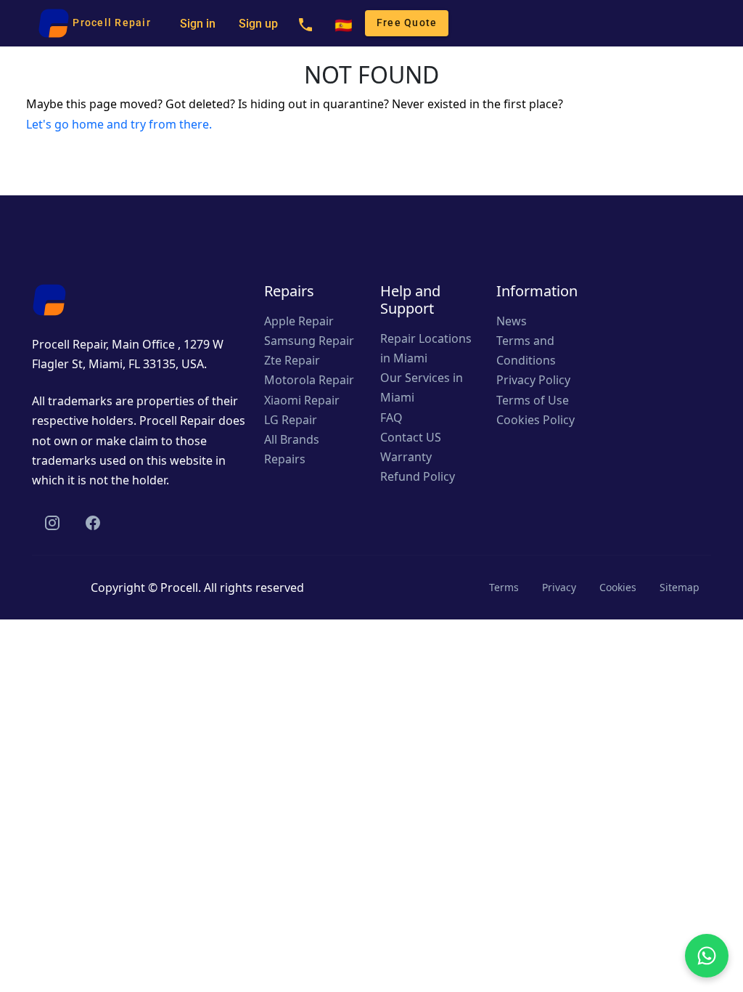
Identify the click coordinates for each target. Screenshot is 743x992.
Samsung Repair (309, 341)
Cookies (617, 587)
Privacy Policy (533, 380)
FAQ (391, 418)
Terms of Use (532, 400)
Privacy (559, 587)
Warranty (406, 457)
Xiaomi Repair (302, 400)
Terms (504, 587)
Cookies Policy (535, 420)
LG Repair (290, 420)
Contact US (410, 437)
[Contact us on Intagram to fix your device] (52, 522)
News (511, 321)
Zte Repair (292, 360)
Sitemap (679, 587)
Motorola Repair (309, 380)
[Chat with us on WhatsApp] (706, 955)
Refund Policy (417, 476)
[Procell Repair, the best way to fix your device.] (49, 298)
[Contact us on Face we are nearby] (93, 522)
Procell (179, 587)
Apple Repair (299, 321)
